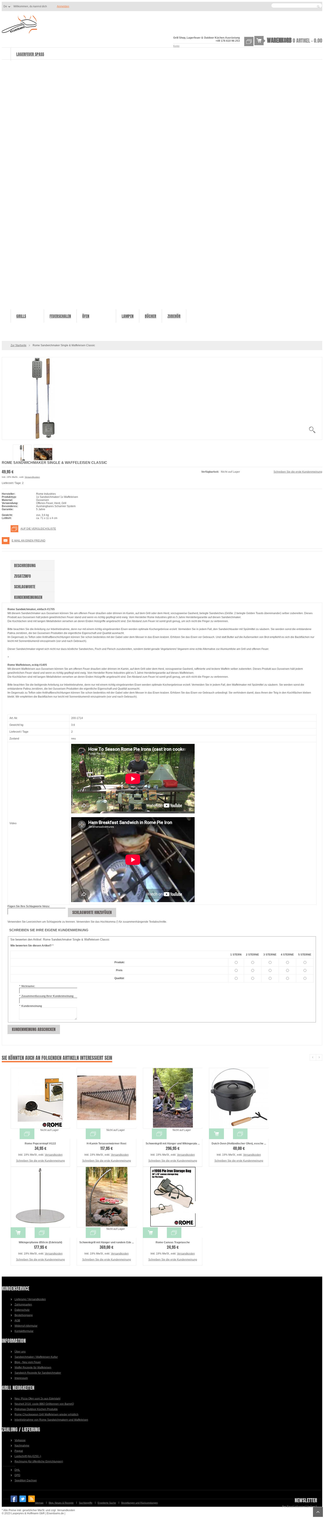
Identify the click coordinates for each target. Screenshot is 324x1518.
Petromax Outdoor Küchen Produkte (36, 1409)
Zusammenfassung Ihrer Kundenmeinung (46, 996)
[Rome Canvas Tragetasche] (172, 1197)
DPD (17, 1475)
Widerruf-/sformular (26, 1325)
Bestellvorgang (24, 1315)
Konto (176, 46)
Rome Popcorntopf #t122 (40, 1143)
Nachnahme (22, 1445)
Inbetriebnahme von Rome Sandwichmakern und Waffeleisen (51, 1419)
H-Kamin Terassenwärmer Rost (106, 1143)
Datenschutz (22, 1309)
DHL (17, 1469)
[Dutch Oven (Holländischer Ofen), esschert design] (238, 1098)
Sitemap (39, 1502)
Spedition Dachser (26, 1480)
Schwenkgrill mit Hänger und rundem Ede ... (106, 1242)
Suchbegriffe (85, 1502)
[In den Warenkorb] (216, 1134)
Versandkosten (32, 477)
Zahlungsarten (23, 1304)
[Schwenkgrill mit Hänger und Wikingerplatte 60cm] (172, 1098)
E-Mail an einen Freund (28, 540)
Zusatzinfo (22, 576)
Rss (31, 1498)
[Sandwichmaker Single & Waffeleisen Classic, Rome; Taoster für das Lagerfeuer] (22, 454)
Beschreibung (25, 565)
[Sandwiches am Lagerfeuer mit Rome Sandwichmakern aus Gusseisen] (43, 454)
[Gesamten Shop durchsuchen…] (318, 6)
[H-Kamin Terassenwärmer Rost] (106, 1098)
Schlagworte (24, 587)
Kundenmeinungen (28, 597)
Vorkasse (20, 1440)
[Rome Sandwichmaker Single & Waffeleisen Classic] (162, 398)
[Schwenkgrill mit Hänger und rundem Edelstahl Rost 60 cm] (106, 1197)
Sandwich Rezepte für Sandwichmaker (38, 1372)
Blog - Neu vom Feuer (28, 1362)
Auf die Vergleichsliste (38, 528)
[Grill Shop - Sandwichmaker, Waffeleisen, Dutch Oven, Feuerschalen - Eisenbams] (19, 25)
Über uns (20, 1351)
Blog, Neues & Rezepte (61, 1502)
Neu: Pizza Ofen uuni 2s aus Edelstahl (37, 1398)
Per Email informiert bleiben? (299, 1506)
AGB (17, 1320)
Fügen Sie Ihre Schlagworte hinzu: (28, 906)
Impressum (21, 1378)
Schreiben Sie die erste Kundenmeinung (298, 471)
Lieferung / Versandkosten (30, 1299)
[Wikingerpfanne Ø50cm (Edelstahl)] (40, 1197)
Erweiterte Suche (107, 1502)
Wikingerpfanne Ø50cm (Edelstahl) (40, 1242)
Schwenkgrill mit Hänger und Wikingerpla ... (173, 1143)
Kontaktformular (24, 1331)
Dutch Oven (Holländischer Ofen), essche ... (239, 1143)
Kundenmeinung (30, 1006)
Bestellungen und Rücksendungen (139, 1502)
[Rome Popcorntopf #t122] (40, 1098)
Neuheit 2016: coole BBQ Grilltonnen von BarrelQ (44, 1403)
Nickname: (27, 986)
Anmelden (63, 6)
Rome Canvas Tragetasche (173, 1242)
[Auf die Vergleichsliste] (26, 1134)
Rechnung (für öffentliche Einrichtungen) (39, 1461)
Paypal (19, 1450)
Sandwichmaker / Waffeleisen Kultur (36, 1356)
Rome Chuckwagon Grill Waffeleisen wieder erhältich (46, 1414)
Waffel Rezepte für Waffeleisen (33, 1367)
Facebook (14, 1498)
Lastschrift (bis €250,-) (28, 1456)
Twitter (22, 1498)
